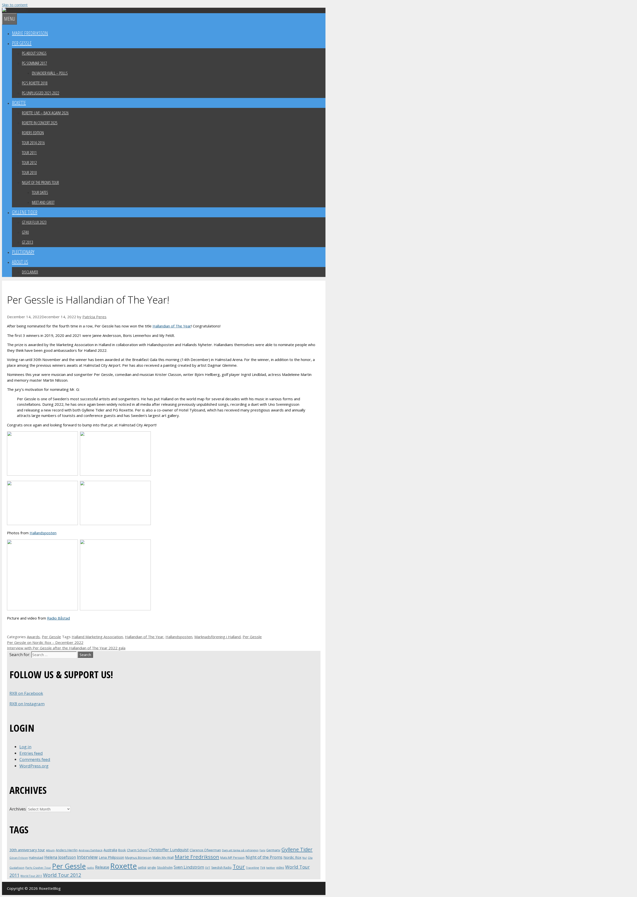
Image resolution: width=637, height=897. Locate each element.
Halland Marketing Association (97, 636)
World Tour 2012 (62, 875)
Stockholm (165, 867)
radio (90, 867)
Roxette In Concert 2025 (39, 123)
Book (122, 850)
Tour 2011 (29, 152)
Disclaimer (30, 272)
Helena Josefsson (60, 857)
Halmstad (36, 857)
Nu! (304, 857)
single (151, 867)
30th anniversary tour (27, 850)
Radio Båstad (58, 618)
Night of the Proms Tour (40, 182)
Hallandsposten (43, 532)
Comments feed (34, 759)
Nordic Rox (292, 857)
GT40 (25, 232)
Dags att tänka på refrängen (240, 850)
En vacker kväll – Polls (50, 73)
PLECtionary (23, 252)
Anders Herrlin (67, 850)
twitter (270, 867)
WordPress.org (34, 766)
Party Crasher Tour (38, 867)
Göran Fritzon (18, 857)
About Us (20, 262)
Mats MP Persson (232, 857)
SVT (207, 867)
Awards (33, 636)
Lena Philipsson (111, 857)
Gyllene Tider (24, 212)
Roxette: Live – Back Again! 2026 (45, 113)
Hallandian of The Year (172, 325)
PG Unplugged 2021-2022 (40, 93)
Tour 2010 (29, 172)
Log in (25, 747)
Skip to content (15, 4)
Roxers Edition (33, 132)
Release (102, 867)
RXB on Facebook (26, 693)
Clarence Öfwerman (205, 850)
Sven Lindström (189, 867)
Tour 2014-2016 (33, 142)
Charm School (137, 850)
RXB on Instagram (27, 704)
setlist (142, 867)
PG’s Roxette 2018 (35, 83)
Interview (87, 857)
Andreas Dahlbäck (91, 850)
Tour (239, 866)
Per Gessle (22, 43)
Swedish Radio (221, 867)
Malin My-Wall (163, 857)
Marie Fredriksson (30, 33)
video (280, 867)
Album (50, 850)
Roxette (19, 102)
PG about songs (34, 53)
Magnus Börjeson (138, 857)
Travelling (252, 867)
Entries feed (31, 753)
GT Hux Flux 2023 (34, 222)
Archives (17, 809)
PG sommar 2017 (34, 63)
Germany (273, 850)
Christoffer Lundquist (169, 849)
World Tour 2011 (31, 876)
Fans (262, 850)
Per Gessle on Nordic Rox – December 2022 (45, 642)
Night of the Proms (264, 857)
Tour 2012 (29, 162)
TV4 (262, 867)
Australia (110, 850)
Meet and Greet (43, 202)
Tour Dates (40, 192)
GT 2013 (27, 242)
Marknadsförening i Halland (217, 636)
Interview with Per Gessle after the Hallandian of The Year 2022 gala (66, 647)
